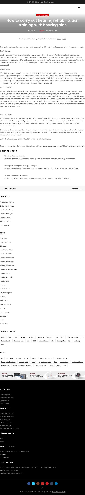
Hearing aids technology (8, 269)
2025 (2, 337)
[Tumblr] (51, 483)
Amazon (3, 454)
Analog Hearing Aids (7, 202)
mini (28, 341)
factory (26, 358)
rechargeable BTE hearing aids (22, 365)
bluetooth (50, 337)
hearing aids (61, 39)
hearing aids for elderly (8, 362)
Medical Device (5, 221)
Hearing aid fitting (6, 250)
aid (2, 358)
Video (2, 320)
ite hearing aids (23, 362)
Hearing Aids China (6, 254)
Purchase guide (5, 304)
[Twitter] (33, 483)
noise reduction (43, 341)
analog (31, 337)
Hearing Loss (4, 281)
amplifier (23, 337)
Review (2, 308)
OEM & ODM (4, 404)
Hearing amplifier (6, 425)
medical (2, 285)
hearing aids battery (46, 358)
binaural (18, 358)
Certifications (4, 401)
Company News (5, 242)
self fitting (77, 341)
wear (64, 365)
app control (40, 337)
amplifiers (10, 358)
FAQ (1, 438)
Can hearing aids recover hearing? (16, 175)
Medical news (5, 289)
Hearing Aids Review (7, 265)
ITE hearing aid (5, 341)
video (58, 365)
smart (3, 344)
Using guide (4, 316)
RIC (69, 341)
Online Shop (4, 457)
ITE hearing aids (19, 341)
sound (51, 365)
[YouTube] (42, 483)
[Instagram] (37, 483)
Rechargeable (61, 341)
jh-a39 (33, 362)
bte (57, 337)
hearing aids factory (61, 358)
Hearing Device (5, 218)
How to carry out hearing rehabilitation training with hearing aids (28, 139)
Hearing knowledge (42, 15)
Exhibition (3, 246)
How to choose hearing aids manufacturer (14, 451)
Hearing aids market (7, 262)
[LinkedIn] (56, 483)
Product (2, 296)
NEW (34, 341)
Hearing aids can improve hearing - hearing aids (21, 166)
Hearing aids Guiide (7, 258)
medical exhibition (77, 362)
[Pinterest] (47, 483)
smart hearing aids (40, 365)
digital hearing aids (72, 337)
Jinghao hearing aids (45, 362)
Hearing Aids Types (6, 214)
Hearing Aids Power (7, 210)
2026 (9, 337)
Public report (4, 300)
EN (43, 488)
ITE (83, 337)
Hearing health (5, 273)
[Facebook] (28, 483)
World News (4, 324)
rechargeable (5, 365)
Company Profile (5, 395)
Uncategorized (5, 225)
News (2, 441)
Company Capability (7, 398)
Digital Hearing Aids (7, 206)
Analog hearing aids (7, 416)
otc (52, 341)
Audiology (3, 238)
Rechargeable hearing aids (9, 429)
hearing (34, 358)
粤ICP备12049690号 (58, 492)
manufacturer (64, 362)
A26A (15, 337)
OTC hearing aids (6, 293)
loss (55, 362)
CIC (62, 337)
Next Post (76, 188)
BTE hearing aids (6, 419)
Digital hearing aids (7, 413)
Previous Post (11, 188)
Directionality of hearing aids (14, 156)
